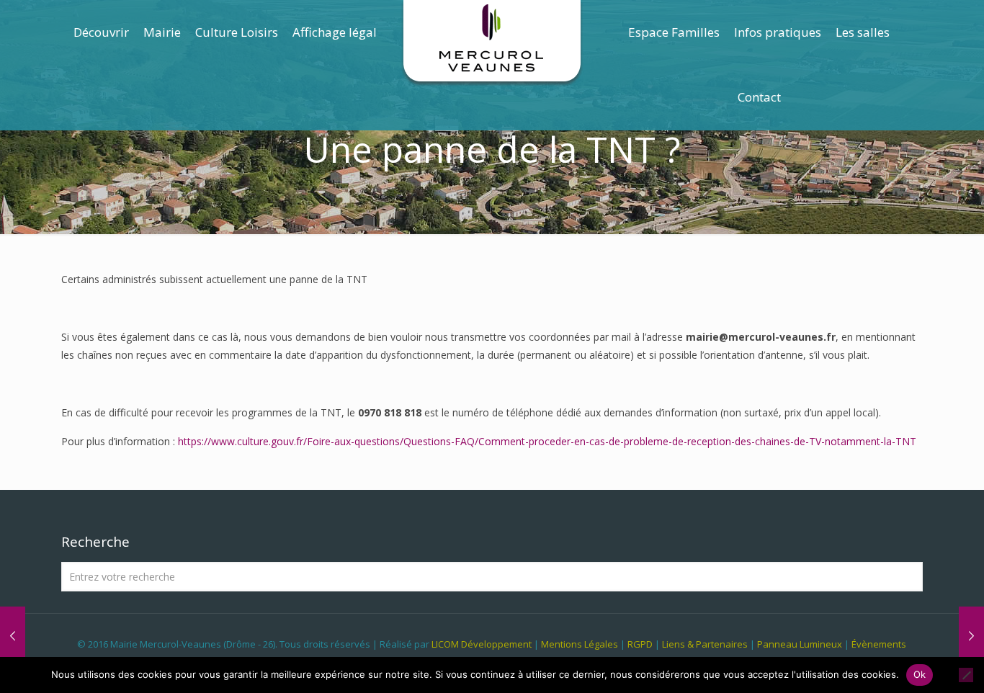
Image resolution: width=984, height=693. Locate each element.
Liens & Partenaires (705, 644)
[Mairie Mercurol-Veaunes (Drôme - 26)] (492, 43)
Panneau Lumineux (799, 644)
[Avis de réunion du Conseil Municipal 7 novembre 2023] (971, 635)
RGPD (640, 644)
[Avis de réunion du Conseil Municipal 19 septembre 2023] (12, 635)
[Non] (966, 675)
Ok (919, 674)
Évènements (878, 644)
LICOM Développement (481, 644)
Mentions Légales (579, 644)
